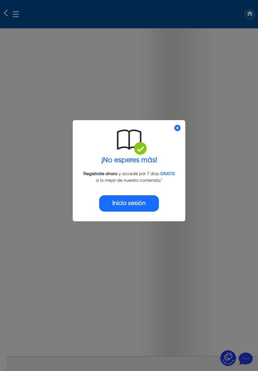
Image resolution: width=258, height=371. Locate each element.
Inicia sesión (129, 203)
